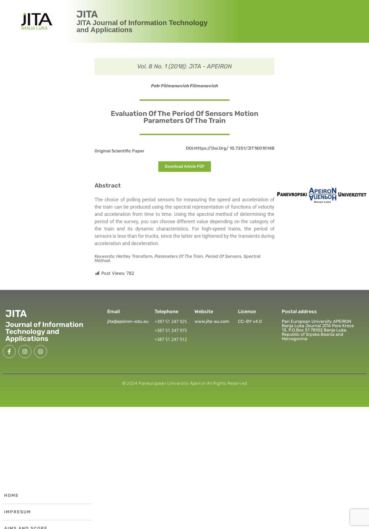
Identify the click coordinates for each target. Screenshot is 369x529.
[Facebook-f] (9, 351)
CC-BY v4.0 (250, 321)
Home (11, 495)
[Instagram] (24, 351)
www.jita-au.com (211, 321)
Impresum (17, 511)
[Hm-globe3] (40, 351)
